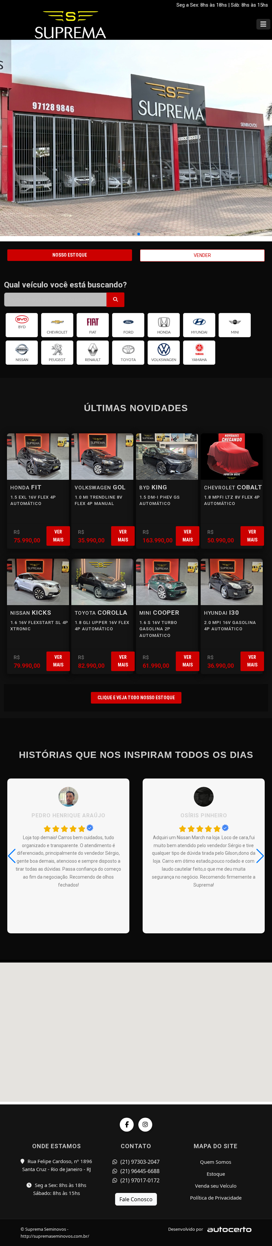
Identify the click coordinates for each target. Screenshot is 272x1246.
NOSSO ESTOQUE (69, 255)
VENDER (202, 255)
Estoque (216, 1173)
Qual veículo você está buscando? (65, 284)
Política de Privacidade (215, 1197)
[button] (133, 234)
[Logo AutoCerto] (227, 1229)
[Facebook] (127, 1125)
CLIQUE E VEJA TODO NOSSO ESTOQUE (136, 697)
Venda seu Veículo (216, 1185)
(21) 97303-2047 (139, 1161)
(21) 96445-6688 (139, 1171)
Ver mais (58, 535)
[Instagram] (145, 1125)
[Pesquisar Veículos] (115, 299)
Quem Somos (215, 1161)
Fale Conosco (136, 1199)
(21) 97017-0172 (139, 1180)
